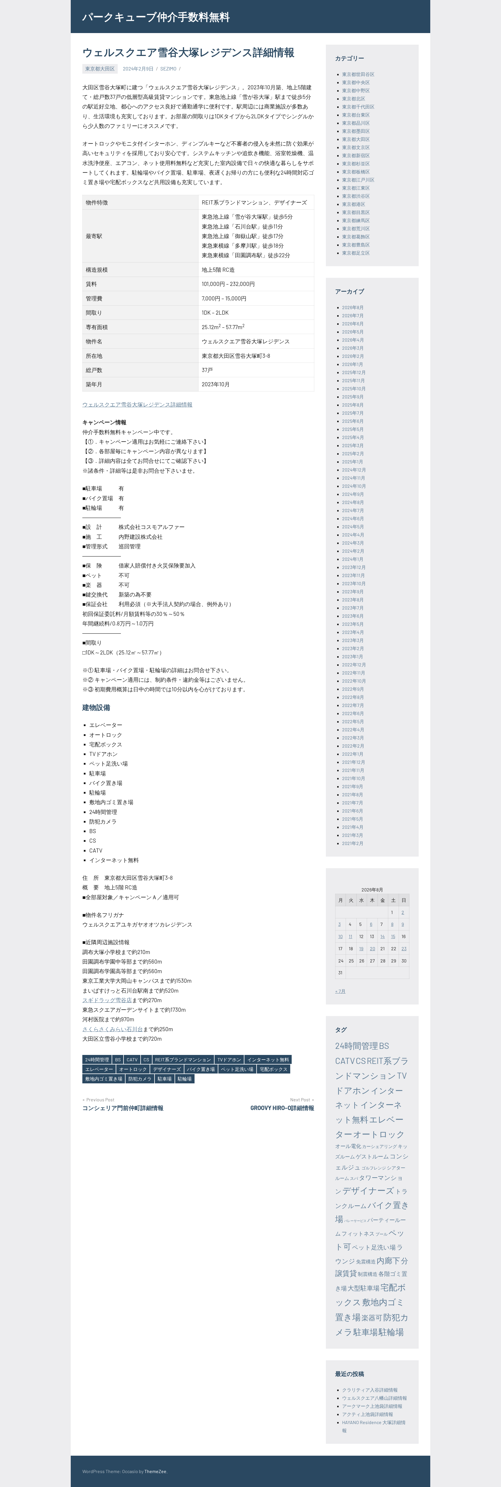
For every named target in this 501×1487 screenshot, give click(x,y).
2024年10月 (354, 486)
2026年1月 (352, 364)
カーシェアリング (379, 1146)
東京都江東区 (356, 188)
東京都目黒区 (356, 212)
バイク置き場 (201, 1069)
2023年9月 (353, 591)
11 (350, 936)
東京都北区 (353, 98)
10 (340, 936)
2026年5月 (353, 331)
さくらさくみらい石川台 (112, 1029)
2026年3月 (353, 348)
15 (393, 936)
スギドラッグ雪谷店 (107, 1000)
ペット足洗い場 (237, 1069)
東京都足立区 (356, 252)
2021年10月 (353, 778)
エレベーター (99, 1069)
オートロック (133, 1069)
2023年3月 (353, 640)
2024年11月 (353, 477)
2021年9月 (352, 786)
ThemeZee (155, 1471)
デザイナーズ (167, 1069)
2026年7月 (353, 315)
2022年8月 (353, 697)
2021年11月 (353, 770)
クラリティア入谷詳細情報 (370, 1389)
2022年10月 (354, 680)
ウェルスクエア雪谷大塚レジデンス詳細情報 (137, 404)
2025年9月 (353, 396)
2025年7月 (353, 413)
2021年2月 (353, 843)
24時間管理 (97, 1059)
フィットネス (358, 1233)
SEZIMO (168, 68)
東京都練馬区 (356, 220)
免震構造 (366, 1261)
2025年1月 (352, 461)
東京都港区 (353, 204)
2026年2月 (353, 356)
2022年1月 (353, 754)
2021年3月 (352, 835)
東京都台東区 (356, 114)
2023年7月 (353, 607)
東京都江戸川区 (358, 179)
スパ (354, 1178)
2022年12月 (354, 664)
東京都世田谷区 (358, 74)
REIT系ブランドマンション (183, 1059)
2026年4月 (353, 339)
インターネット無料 (268, 1059)
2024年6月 (353, 518)
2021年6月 (352, 810)
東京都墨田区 (356, 131)
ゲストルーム (372, 1156)
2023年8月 (353, 599)
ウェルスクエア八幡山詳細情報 (374, 1398)
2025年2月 (353, 453)
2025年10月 (354, 388)
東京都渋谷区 (356, 196)
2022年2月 (353, 745)
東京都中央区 (356, 82)
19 (361, 948)
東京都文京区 (356, 147)
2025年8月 (353, 404)
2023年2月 (353, 648)
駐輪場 (185, 1078)
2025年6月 (353, 421)
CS (146, 1059)
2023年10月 (354, 583)
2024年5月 (353, 526)
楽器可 (372, 1317)
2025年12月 (354, 372)
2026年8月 (353, 307)
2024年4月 (353, 534)
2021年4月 (353, 827)
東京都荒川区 (356, 228)
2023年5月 (353, 624)
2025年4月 (353, 437)
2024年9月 (353, 494)
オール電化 (348, 1146)
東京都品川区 (356, 123)
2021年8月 (352, 794)
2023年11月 (353, 575)
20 (372, 948)
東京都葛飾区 (356, 236)
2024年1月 (353, 559)
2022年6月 (353, 713)
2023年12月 (354, 567)
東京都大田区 (100, 68)
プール (381, 1234)
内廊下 (388, 1260)
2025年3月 (353, 445)
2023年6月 (353, 616)
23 (404, 948)
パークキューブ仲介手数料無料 (156, 16)
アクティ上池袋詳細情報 (367, 1414)
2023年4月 (353, 632)
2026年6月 (353, 323)
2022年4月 (353, 729)
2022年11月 (353, 672)
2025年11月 (353, 380)
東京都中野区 (356, 90)
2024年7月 (353, 510)
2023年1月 (352, 656)
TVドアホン (229, 1059)
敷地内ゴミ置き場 (103, 1078)
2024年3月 (353, 542)
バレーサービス (355, 1221)
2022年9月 (353, 689)
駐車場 (165, 1078)
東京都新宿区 (356, 155)
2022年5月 (353, 721)
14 (382, 936)
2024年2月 (353, 551)
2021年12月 (353, 762)
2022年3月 (353, 737)
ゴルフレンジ (374, 1167)
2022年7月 (353, 705)
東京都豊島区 (356, 244)
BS (118, 1059)
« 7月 (340, 991)
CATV (132, 1059)
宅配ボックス (274, 1069)
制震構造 (367, 1274)
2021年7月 (352, 802)
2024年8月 (353, 502)
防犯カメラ (140, 1078)
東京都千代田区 (358, 106)
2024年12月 (354, 469)
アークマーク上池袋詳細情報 (372, 1406)
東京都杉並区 (356, 163)
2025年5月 (353, 429)
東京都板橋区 (356, 171)
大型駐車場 (364, 1288)
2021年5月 (352, 819)
